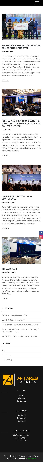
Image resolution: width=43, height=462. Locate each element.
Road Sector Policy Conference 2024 (14, 315)
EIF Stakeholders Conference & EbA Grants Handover (21, 46)
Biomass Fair (9, 269)
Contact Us (21, 415)
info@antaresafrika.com (21, 435)
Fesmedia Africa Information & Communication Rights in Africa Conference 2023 (21, 123)
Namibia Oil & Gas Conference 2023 (14, 320)
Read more (5, 80)
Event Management (8, 355)
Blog (3, 350)
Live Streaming (7, 360)
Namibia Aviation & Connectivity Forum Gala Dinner (19, 336)
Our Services (21, 401)
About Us (21, 398)
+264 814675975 (21, 441)
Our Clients (21, 421)
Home (21, 395)
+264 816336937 (21, 438)
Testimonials (21, 418)
